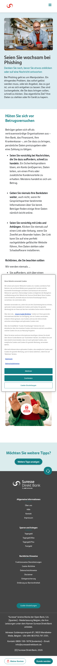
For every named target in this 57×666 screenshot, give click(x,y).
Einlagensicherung (28, 578)
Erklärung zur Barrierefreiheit (28, 582)
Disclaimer (28, 574)
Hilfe (28, 509)
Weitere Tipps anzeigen (28, 461)
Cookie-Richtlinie (28, 566)
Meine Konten (17, 661)
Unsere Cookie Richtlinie (23, 314)
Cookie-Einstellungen (28, 605)
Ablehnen (28, 371)
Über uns (28, 505)
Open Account (47, 471)
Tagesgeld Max (28, 537)
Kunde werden (44, 661)
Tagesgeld (29, 533)
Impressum (28, 517)
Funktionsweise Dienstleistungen (28, 562)
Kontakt (28, 513)
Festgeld (28, 546)
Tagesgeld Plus (28, 541)
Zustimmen (28, 378)
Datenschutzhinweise (28, 570)
